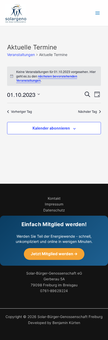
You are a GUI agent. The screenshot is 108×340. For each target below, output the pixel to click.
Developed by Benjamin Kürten (54, 323)
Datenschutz (54, 210)
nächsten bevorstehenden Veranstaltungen (46, 78)
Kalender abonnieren (51, 128)
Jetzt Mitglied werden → (54, 253)
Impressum (54, 204)
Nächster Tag (87, 111)
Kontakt (54, 198)
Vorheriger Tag (21, 111)
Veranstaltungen (21, 54)
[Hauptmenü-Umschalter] (97, 13)
